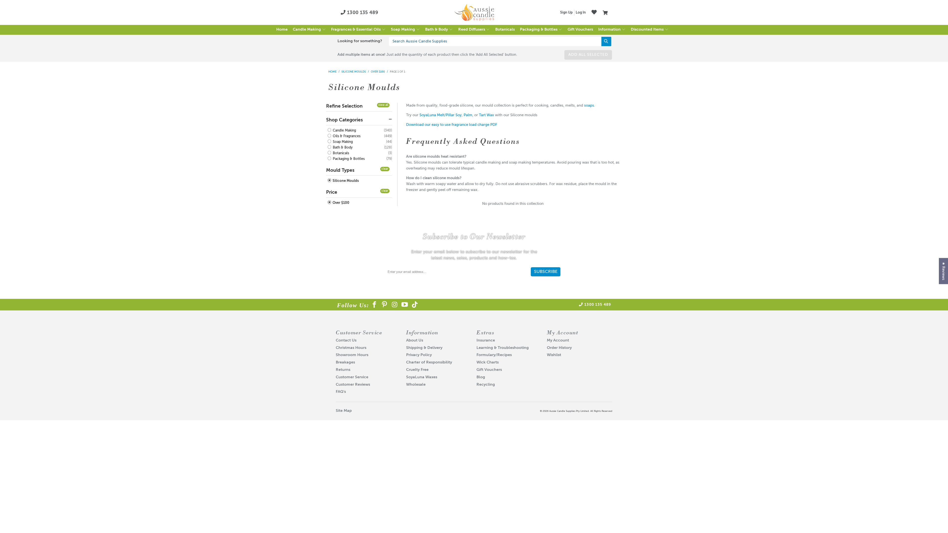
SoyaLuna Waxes (421, 377)
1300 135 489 (362, 12)
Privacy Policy (419, 355)
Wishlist (554, 355)
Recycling (485, 385)
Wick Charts (487, 362)
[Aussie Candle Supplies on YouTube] (404, 305)
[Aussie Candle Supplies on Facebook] (374, 305)
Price (331, 192)
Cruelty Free (417, 370)
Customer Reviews (353, 385)
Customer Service (352, 377)
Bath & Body (342, 147)
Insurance (485, 341)
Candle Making (344, 130)
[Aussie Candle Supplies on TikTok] (415, 305)
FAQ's (341, 392)
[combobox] (500, 41)
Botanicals (340, 153)
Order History (559, 348)
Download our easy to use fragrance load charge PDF (451, 125)
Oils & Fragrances (346, 136)
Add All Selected (588, 55)
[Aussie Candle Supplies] (474, 12)
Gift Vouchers (489, 370)
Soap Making (342, 142)
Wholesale (416, 385)
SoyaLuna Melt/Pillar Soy (440, 115)
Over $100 (340, 203)
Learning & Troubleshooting (502, 348)
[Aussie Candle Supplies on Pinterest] (384, 305)
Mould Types (340, 170)
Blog (480, 377)
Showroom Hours (352, 355)
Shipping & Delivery (424, 348)
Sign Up (566, 12)
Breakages (345, 362)
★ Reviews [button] (943, 271)
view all (383, 105)
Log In (581, 12)
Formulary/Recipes (494, 355)
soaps (589, 105)
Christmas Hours (351, 348)
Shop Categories (344, 120)
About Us (414, 341)
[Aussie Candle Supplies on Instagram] (394, 305)
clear (384, 169)
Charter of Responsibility (429, 362)
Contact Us (346, 341)
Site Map (344, 411)
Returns (343, 370)
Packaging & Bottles (348, 159)
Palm (468, 115)
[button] (309, 30)
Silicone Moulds (345, 181)
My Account (558, 341)
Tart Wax (486, 115)
